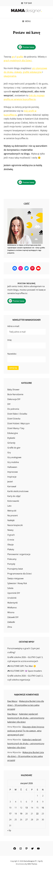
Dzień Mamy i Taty (15, 428)
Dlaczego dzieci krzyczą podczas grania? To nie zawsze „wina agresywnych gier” (25, 730)
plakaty (18, 72)
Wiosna (10, 612)
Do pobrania (13, 409)
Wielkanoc (12, 607)
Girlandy (11, 442)
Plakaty (10, 549)
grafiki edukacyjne (32, 72)
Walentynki (12, 602)
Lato (9, 505)
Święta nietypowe (15, 578)
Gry (9, 452)
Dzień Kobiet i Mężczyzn (18, 423)
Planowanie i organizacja (18, 554)
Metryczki (11, 510)
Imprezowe (12, 472)
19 (21, 813)
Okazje (10, 544)
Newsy (10, 530)
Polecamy (11, 559)
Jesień (10, 481)
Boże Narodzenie (15, 394)
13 (26, 807)
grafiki (20, 56)
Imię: (9, 340)
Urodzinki (11, 597)
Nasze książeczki (15, 525)
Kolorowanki (13, 501)
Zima (9, 627)
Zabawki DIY (12, 617)
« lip (9, 830)
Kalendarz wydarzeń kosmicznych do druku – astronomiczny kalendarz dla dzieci (25, 718)
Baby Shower (13, 389)
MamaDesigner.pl (30, 861)
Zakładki (11, 622)
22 (37, 813)
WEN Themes (32, 864)
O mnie (10, 539)
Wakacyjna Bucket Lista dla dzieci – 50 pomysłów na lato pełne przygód (25, 705)
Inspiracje (11, 476)
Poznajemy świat (15, 568)
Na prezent (12, 515)
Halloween (12, 467)
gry (13, 56)
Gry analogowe (14, 457)
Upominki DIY (13, 593)
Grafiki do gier (13, 447)
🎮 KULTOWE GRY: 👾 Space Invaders (24, 671)
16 (43, 807)
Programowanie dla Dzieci (19, 573)
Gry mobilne (13, 462)
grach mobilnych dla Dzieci (18, 60)
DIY (8, 404)
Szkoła (10, 588)
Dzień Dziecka (13, 418)
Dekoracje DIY (13, 399)
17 (10, 813)
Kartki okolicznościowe (17, 491)
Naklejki (11, 520)
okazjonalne (10, 76)
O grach (11, 534)
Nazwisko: (12, 353)
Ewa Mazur (12, 701)
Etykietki (11, 438)
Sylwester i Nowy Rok (17, 583)
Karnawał (11, 486)
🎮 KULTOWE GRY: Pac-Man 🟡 (21, 666)
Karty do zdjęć (14, 496)
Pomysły (11, 564)
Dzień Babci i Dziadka (17, 413)
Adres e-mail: (13, 326)
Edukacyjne (12, 433)
